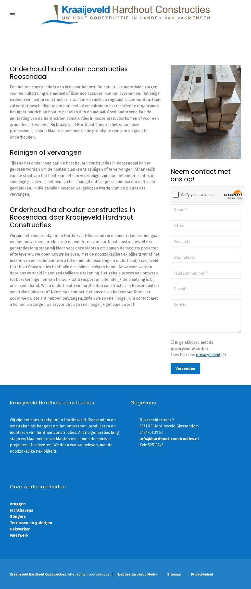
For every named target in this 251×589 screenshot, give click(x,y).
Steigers (18, 516)
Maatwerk (19, 535)
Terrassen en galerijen (31, 522)
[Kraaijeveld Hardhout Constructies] (125, 14)
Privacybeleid (202, 574)
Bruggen (18, 504)
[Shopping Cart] (238, 15)
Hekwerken (20, 529)
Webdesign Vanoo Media (137, 574)
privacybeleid (208, 355)
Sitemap (174, 574)
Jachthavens (21, 510)
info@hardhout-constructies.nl (169, 438)
